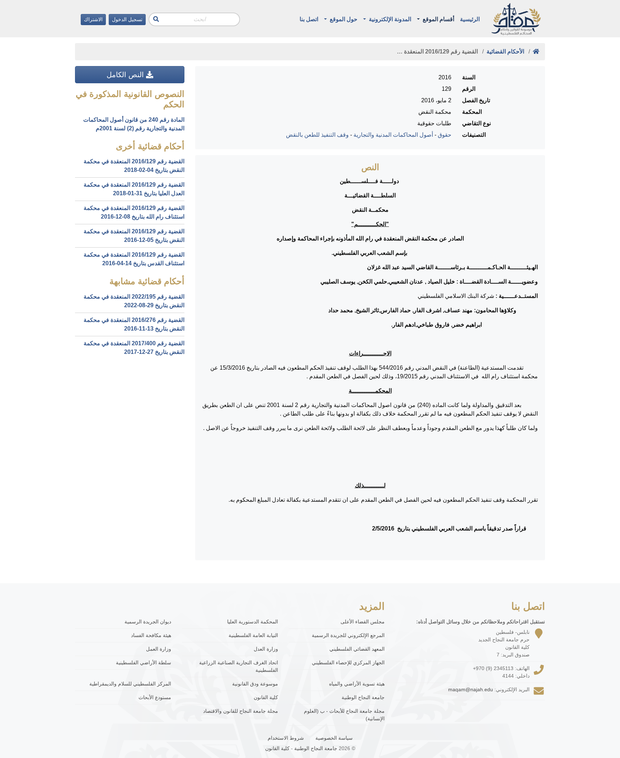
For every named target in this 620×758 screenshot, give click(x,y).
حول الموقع (342, 19)
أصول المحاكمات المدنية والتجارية (393, 135)
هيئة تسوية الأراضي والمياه (357, 684)
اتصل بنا (309, 19)
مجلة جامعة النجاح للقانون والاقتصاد (240, 711)
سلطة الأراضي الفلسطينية (143, 662)
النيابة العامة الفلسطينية (253, 635)
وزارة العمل (158, 649)
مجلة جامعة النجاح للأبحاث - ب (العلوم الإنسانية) (344, 714)
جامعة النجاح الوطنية (363, 697)
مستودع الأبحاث (154, 697)
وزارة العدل (266, 649)
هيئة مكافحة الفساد (151, 635)
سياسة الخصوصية (334, 738)
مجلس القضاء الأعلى (362, 621)
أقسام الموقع (437, 19)
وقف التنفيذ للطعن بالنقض (317, 135)
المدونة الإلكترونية (389, 19)
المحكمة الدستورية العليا (252, 621)
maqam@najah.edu (470, 689)
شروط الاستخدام (286, 738)
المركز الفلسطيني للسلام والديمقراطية (130, 684)
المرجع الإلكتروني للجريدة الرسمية (348, 635)
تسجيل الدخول (127, 19)
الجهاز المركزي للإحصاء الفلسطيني (348, 662)
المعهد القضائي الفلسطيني (357, 649)
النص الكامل (126, 75)
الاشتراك (93, 19)
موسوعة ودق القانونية (255, 684)
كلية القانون (266, 697)
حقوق (444, 135)
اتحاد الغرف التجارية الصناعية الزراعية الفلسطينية (238, 666)
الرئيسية (470, 19)
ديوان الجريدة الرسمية (148, 621)
